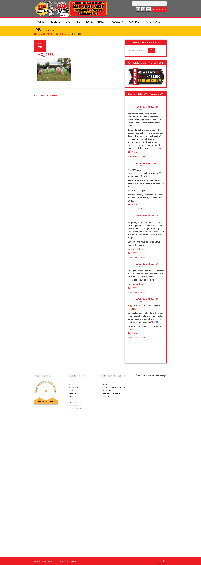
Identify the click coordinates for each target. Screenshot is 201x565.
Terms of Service (76, 408)
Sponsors (153, 22)
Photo (134, 152)
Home (40, 22)
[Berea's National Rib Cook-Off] (72, 9)
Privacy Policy (74, 405)
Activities (106, 390)
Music (104, 384)
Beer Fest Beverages (111, 393)
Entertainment (96, 22)
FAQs (70, 390)
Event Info (73, 22)
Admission (73, 387)
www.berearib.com (136, 249)
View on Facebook (133, 156)
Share (143, 156)
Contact (135, 22)
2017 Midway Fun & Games (56, 34)
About (71, 384)
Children (106, 396)
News (70, 396)
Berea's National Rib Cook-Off (145, 107)
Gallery (118, 22)
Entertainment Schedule (113, 387)
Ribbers (54, 22)
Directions (73, 393)
